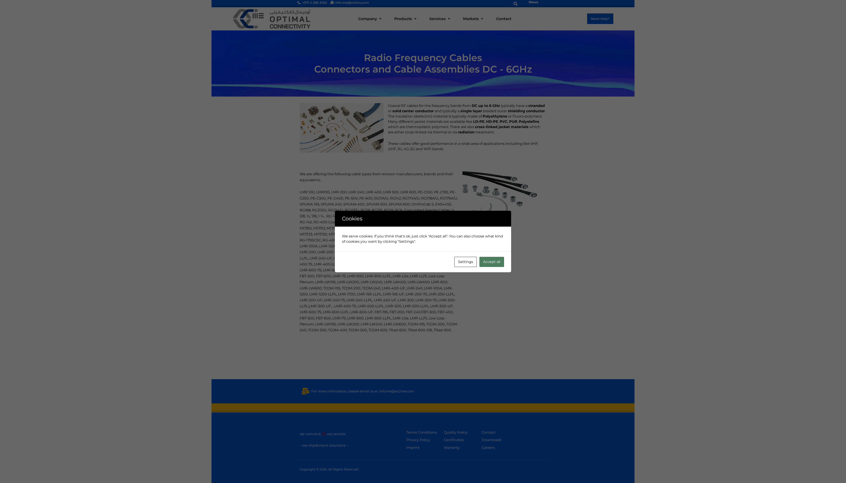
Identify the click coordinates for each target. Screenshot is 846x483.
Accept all (491, 262)
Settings (465, 262)
